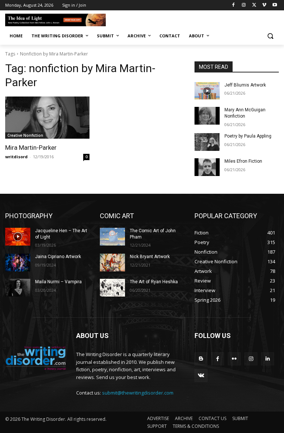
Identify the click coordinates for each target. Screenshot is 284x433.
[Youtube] (274, 5)
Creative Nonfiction (25, 135)
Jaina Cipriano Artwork (58, 256)
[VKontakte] (201, 375)
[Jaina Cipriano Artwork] (17, 262)
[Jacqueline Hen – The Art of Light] (17, 237)
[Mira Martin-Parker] (47, 118)
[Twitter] (254, 5)
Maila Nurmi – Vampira (58, 281)
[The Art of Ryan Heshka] (112, 288)
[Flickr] (234, 358)
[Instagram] (244, 5)
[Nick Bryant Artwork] (112, 262)
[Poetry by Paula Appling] (207, 142)
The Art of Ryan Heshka (154, 281)
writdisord (16, 156)
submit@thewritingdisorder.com (137, 392)
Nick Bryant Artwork (150, 256)
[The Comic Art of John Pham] (112, 237)
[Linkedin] (267, 358)
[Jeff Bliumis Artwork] (207, 91)
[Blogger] (201, 358)
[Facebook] (233, 5)
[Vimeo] (264, 5)
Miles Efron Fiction (243, 161)
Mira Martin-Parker (31, 147)
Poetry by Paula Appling (247, 136)
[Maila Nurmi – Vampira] (17, 288)
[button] (270, 36)
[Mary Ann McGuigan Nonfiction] (207, 116)
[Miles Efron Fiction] (207, 167)
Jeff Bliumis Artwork (245, 85)
